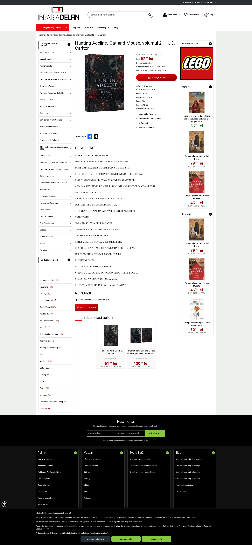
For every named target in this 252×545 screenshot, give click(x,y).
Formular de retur (91, 466)
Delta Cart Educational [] (52, 334)
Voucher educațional (46, 498)
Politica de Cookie (189, 517)
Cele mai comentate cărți (140, 459)
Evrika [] (45, 294)
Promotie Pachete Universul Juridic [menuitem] (54, 169)
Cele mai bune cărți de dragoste (188, 459)
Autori (86, 491)
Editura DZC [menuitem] (45, 156)
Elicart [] (45, 375)
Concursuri (42, 491)
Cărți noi (87, 472)
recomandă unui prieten (150, 118)
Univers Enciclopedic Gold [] (53, 402)
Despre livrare (43, 485)
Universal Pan (45, 395)
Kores (42, 381)
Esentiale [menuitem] (43, 250)
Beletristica (150, 109)
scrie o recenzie (146, 128)
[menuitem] (52, 27)
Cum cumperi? (44, 478)
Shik (41, 354)
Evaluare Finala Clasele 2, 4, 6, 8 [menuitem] (53, 73)
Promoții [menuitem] (88, 27)
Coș (210, 14)
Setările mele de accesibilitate (142, 472)
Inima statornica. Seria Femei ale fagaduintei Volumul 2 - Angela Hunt (197, 119)
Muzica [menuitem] (43, 230)
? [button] (160, 54)
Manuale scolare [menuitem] (47, 59)
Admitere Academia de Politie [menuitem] (52, 93)
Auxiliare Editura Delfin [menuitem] (49, 126)
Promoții (87, 478)
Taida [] (44, 388)
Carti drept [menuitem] (44, 113)
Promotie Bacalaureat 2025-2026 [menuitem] (53, 79)
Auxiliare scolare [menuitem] (46, 66)
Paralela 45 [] (47, 314)
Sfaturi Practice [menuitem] (46, 236)
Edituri (86, 485)
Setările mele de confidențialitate (143, 466)
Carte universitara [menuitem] (47, 176)
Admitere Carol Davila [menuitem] (49, 133)
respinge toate (126, 538)
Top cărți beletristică (184, 485)
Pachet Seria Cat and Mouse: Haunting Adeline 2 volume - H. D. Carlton (141, 354)
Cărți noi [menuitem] (76, 27)
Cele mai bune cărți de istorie (187, 478)
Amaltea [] (46, 361)
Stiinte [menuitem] (42, 243)
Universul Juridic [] (49, 280)
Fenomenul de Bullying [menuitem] (49, 140)
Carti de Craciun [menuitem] (46, 216)
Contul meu (172, 15)
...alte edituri (45, 408)
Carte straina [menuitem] (45, 210)
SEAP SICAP (43, 504)
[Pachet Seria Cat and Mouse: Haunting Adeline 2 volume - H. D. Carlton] (141, 336)
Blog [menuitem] (116, 27)
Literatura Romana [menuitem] (48, 196)
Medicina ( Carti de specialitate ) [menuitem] (53, 162)
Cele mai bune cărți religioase (187, 472)
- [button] (69, 44)
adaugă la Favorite (147, 114)
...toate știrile (180, 491)
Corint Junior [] (48, 300)
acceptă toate (156, 538)
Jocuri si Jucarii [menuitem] (46, 100)
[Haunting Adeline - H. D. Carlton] (111, 336)
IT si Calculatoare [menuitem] (47, 223)
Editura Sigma (45, 368)
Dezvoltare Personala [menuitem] (48, 86)
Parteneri (87, 498)
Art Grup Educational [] (51, 348)
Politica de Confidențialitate (190, 526)
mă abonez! (155, 433)
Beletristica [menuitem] (45, 189)
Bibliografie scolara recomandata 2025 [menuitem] (54, 148)
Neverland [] (47, 287)
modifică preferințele (95, 538)
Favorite (193, 15)
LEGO (42, 273)
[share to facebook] (90, 136)
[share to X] (96, 136)
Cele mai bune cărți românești (187, 466)
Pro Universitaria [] (49, 321)
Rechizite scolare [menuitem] (47, 52)
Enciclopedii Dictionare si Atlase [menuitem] (53, 183)
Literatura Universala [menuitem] (49, 203)
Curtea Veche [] (48, 307)
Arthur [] (45, 327)
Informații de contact (92, 459)
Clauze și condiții (45, 459)
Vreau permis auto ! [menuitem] (48, 106)
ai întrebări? (144, 123)
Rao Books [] (47, 341)
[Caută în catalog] (150, 15)
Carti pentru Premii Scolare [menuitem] (51, 120)
